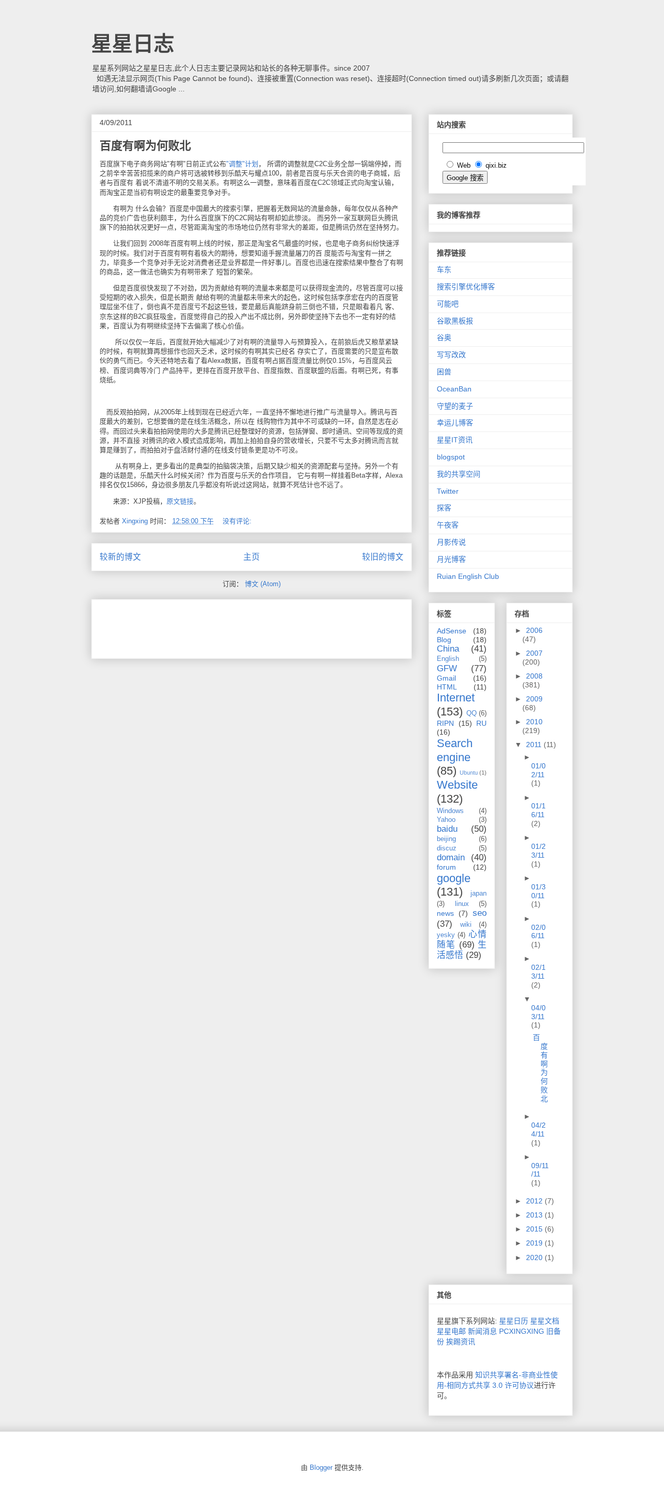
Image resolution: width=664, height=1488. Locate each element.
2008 (534, 676)
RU (481, 723)
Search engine (455, 750)
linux (462, 904)
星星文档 (544, 1321)
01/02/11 (538, 770)
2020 (535, 1257)
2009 (534, 699)
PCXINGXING (521, 1331)
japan (479, 893)
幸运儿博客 (455, 422)
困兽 (444, 372)
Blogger (321, 1467)
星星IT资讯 (455, 440)
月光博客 (451, 559)
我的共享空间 (458, 474)
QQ (471, 713)
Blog (444, 639)
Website (457, 784)
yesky (446, 935)
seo (480, 913)
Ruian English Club (468, 576)
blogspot (451, 457)
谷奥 (444, 337)
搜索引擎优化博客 (466, 286)
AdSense (451, 631)
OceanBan (454, 389)
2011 (535, 744)
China (448, 649)
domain (451, 857)
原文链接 (180, 501)
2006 (534, 630)
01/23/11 (538, 850)
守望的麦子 (455, 406)
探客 (444, 508)
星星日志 (132, 43)
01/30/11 (538, 891)
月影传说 (451, 542)
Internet (456, 697)
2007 (534, 653)
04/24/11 (538, 1129)
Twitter (448, 491)
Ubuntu (469, 772)
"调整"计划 (242, 164)
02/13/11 (538, 971)
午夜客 (448, 525)
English (448, 658)
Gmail (446, 678)
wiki (466, 924)
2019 (535, 1243)
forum (446, 867)
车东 (444, 269)
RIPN (445, 723)
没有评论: (238, 521)
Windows (450, 811)
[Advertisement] (221, 625)
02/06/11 (538, 931)
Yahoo (446, 819)
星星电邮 (451, 1331)
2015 (535, 1229)
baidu (447, 829)
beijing (446, 839)
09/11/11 (540, 1170)
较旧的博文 (383, 556)
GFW (447, 668)
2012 (535, 1201)
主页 (251, 556)
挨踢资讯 (460, 1341)
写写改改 (451, 354)
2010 (534, 722)
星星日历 (513, 1321)
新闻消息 (482, 1331)
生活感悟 (462, 950)
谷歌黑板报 (455, 321)
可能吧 (448, 304)
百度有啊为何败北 (145, 145)
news (445, 913)
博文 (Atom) (263, 584)
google (454, 878)
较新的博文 (120, 556)
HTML (447, 687)
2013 (535, 1215)
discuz (447, 848)
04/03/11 (538, 1012)
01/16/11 (538, 810)
